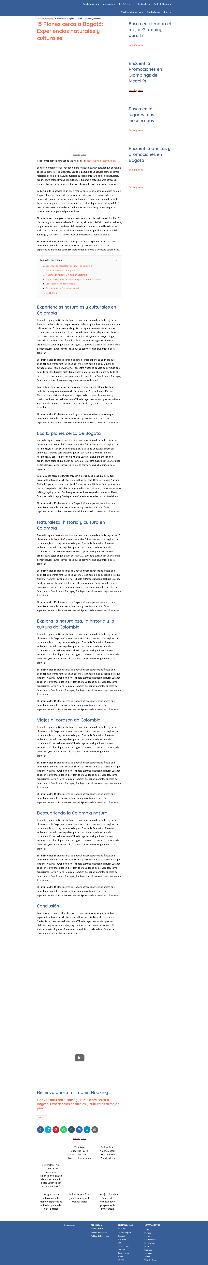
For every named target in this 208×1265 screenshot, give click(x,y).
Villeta (120, 1256)
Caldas (147, 1236)
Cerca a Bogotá (124, 1232)
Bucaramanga (123, 1253)
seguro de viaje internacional (100, 160)
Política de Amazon (99, 1232)
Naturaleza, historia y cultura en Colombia (66, 274)
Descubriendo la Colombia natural (62, 288)
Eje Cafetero (125, 4)
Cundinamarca (90, 4)
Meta (146, 1246)
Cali (119, 1242)
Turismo (41, 1117)
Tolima (147, 1256)
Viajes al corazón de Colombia (60, 283)
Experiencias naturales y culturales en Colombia (69, 265)
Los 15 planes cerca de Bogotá (60, 270)
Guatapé (121, 1236)
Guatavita (122, 1239)
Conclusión (51, 292)
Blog (166, 11)
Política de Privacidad (100, 1236)
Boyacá (147, 1233)
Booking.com (79, 154)
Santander (143, 4)
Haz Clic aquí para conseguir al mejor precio (78, 1104)
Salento (121, 1259)
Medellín (121, 1249)
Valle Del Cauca (161, 4)
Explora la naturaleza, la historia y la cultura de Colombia (73, 279)
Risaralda (148, 1250)
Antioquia (108, 4)
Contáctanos (153, 11)
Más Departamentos (131, 11)
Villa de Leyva (123, 1246)
